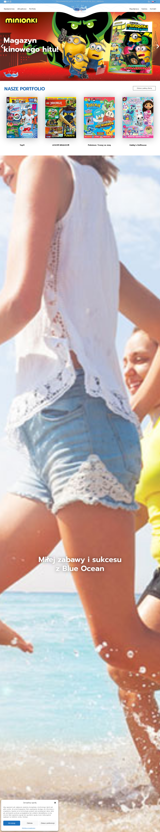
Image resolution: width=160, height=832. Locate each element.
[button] (55, 803)
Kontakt (153, 9)
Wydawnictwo (9, 9)
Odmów (30, 823)
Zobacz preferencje (48, 823)
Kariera (144, 9)
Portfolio (32, 9)
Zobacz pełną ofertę (144, 88)
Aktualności (21, 9)
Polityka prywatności (28, 828)
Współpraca (134, 9)
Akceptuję (11, 823)
